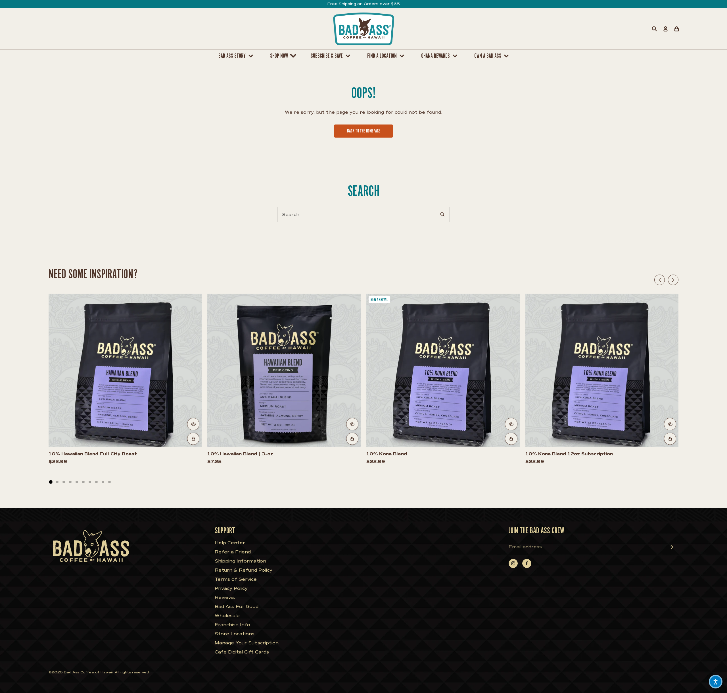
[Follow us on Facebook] (526, 563)
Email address (525, 547)
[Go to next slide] (673, 280)
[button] (715, 681)
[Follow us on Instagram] (513, 563)
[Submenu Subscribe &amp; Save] (349, 56)
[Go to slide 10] (109, 482)
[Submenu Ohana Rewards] (456, 56)
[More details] (193, 424)
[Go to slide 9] (103, 482)
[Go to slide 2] (57, 482)
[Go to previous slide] (659, 280)
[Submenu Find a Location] (403, 56)
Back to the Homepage (363, 131)
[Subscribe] (671, 547)
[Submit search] (442, 214)
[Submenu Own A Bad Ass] (508, 56)
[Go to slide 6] (83, 482)
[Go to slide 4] (70, 482)
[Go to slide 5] (77, 482)
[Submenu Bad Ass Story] (252, 56)
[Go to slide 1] (50, 481)
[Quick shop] (193, 439)
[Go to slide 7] (90, 482)
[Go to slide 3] (63, 482)
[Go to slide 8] (96, 482)
